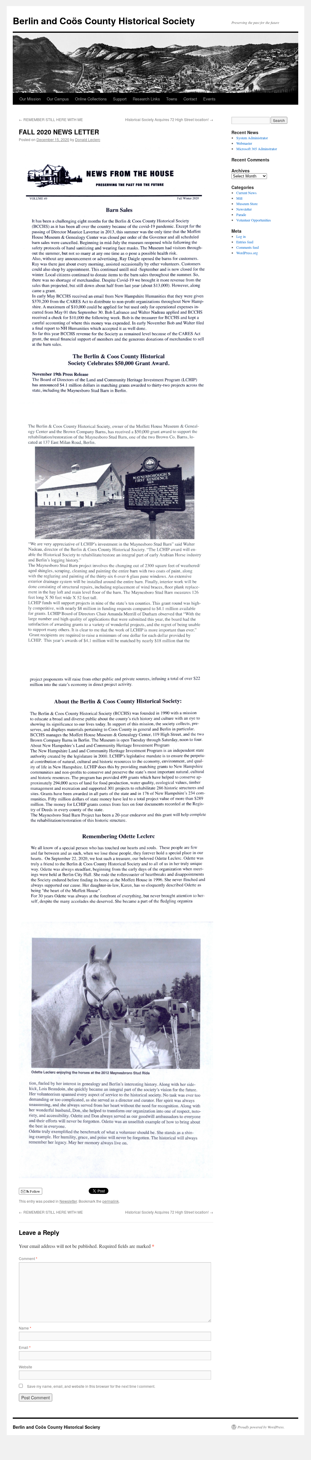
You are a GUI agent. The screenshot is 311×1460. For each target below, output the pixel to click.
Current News (246, 192)
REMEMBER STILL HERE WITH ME (51, 119)
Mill (239, 198)
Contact (190, 99)
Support (120, 99)
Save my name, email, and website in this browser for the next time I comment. (91, 1386)
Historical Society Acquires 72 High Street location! (169, 119)
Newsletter (68, 1201)
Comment (28, 1258)
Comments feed (247, 247)
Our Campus (58, 99)
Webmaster (244, 143)
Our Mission (30, 99)
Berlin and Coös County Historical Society (104, 20)
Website (25, 1366)
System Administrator (252, 137)
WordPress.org (247, 252)
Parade (241, 214)
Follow (34, 1191)
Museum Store (247, 203)
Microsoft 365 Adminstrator (256, 148)
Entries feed (244, 241)
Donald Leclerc (87, 139)
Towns (171, 99)
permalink (110, 1201)
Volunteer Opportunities (253, 220)
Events (209, 99)
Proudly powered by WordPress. (261, 1427)
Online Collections (91, 99)
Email (25, 1347)
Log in (241, 236)
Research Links (146, 99)
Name (25, 1327)
